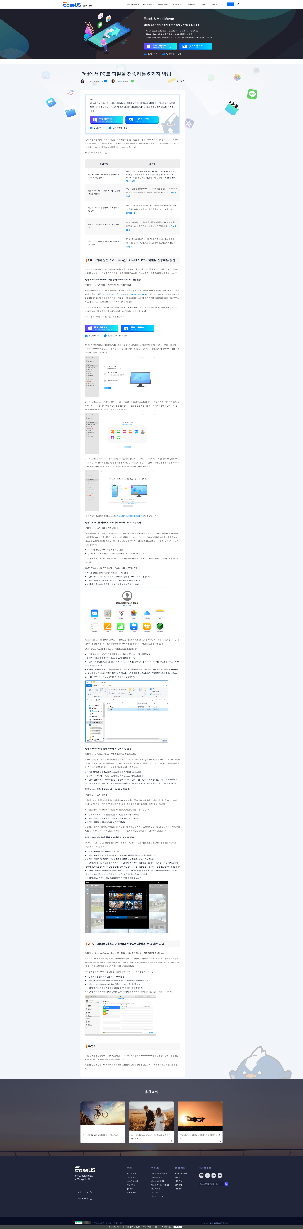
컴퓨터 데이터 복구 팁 (159, 1173)
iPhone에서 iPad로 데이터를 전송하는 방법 (100, 1135)
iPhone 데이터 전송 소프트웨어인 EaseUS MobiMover (125, 294)
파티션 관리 (148, 4)
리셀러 (177, 1177)
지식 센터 (154, 1192)
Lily (87, 81)
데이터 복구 (132, 4)
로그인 (230, 4)
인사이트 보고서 (157, 1196)
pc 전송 (130, 1189)
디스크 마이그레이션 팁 (160, 1185)
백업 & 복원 (163, 4)
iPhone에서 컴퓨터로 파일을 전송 (130, 516)
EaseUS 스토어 (83, 1199)
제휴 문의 (178, 1181)
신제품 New (131, 1192)
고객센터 (178, 1185)
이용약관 (115, 1223)
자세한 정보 (166, 1227)
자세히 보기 (130, 181)
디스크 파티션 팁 (157, 1181)
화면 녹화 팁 (155, 1189)
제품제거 (122, 1223)
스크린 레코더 (132, 1181)
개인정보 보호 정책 (98, 1223)
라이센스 (108, 1223)
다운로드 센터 (83, 1192)
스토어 (215, 4)
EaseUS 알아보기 (181, 1173)
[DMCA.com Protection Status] (87, 1223)
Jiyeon (119, 81)
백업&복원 (131, 1185)
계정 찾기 (178, 1189)
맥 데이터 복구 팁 (157, 1177)
